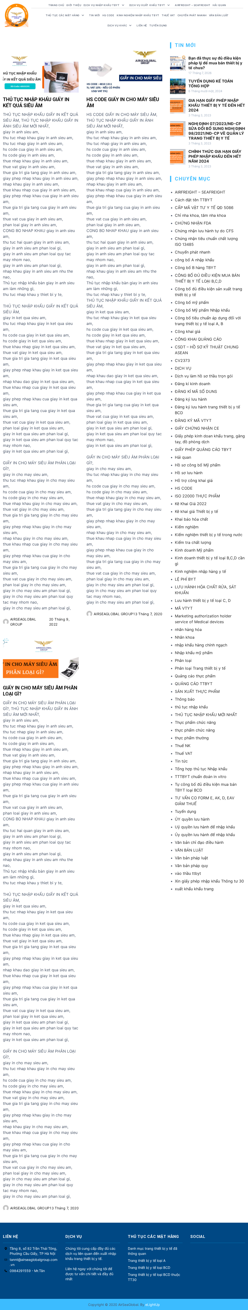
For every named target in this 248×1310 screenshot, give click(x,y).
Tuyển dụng (158, 25)
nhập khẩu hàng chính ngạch (201, 645)
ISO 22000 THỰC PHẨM (197, 496)
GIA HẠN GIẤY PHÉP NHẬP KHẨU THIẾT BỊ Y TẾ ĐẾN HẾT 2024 (216, 105)
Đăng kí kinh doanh (192, 383)
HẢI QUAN (219, 5)
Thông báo (185, 699)
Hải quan (183, 457)
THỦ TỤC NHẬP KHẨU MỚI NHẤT (206, 714)
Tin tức (181, 761)
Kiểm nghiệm (187, 526)
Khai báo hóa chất (191, 519)
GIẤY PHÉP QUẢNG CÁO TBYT (203, 449)
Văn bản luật (219, 15)
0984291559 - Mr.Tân (27, 1271)
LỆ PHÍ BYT (185, 579)
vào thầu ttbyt (188, 873)
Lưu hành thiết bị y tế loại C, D (203, 600)
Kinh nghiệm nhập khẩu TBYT (138, 15)
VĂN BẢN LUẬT (189, 850)
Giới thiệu (73, 5)
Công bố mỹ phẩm (192, 302)
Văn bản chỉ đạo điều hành (199, 842)
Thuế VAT (168, 15)
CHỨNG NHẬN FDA (193, 223)
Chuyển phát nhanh (192, 15)
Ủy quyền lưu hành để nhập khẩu (205, 834)
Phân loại (183, 660)
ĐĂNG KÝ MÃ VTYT (193, 420)
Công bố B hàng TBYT (195, 267)
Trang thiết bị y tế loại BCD (149, 1267)
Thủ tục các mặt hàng (62, 15)
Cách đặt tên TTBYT (193, 199)
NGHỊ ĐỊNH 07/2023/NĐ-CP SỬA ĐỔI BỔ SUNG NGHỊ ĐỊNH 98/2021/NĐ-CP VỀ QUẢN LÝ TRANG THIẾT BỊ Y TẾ (216, 131)
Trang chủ (56, 5)
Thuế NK (182, 745)
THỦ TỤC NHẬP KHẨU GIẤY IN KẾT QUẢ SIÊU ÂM (36, 102)
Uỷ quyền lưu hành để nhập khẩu (205, 826)
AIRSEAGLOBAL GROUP (23, 621)
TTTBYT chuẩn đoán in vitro (200, 776)
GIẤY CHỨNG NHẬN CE (197, 428)
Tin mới (94, 15)
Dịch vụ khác (117, 25)
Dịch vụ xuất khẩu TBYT (147, 5)
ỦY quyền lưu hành (192, 819)
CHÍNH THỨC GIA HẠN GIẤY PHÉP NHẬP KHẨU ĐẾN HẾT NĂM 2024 (214, 156)
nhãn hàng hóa (188, 629)
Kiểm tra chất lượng (193, 542)
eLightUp (152, 1305)
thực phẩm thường (192, 737)
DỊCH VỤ (183, 368)
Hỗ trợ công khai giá (194, 480)
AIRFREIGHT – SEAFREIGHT (192, 5)
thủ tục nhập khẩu (191, 706)
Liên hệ (142, 25)
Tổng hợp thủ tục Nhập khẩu (201, 768)
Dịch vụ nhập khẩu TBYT (101, 5)
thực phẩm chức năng (195, 730)
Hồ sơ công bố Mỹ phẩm (197, 465)
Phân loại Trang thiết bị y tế (200, 668)
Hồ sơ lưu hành (188, 472)
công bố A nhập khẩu (194, 259)
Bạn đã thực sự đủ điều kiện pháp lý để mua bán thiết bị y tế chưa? (215, 63)
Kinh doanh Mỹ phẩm (194, 550)
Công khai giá (187, 331)
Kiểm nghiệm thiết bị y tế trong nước (208, 534)
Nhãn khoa (184, 637)
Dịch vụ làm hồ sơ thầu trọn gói (204, 376)
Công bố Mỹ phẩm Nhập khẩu (202, 310)
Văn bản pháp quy (191, 865)
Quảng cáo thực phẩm (195, 676)
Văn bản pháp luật (191, 857)
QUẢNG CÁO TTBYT (193, 683)
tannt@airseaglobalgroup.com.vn (33, 1262)
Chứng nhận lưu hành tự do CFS (204, 230)
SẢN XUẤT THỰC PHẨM (197, 691)
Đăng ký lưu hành (191, 399)
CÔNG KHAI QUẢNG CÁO (198, 339)
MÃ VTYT (184, 608)
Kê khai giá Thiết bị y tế (196, 511)
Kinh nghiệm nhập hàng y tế (200, 571)
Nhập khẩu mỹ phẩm (194, 652)
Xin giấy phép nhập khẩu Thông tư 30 (209, 881)
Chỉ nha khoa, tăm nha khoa (200, 215)
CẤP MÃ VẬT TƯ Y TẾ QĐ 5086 (204, 207)
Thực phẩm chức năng (195, 722)
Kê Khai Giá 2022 (191, 503)
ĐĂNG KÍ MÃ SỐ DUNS (196, 391)
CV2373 (182, 360)
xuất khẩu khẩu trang (194, 888)
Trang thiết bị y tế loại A (146, 1260)
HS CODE (108, 15)
